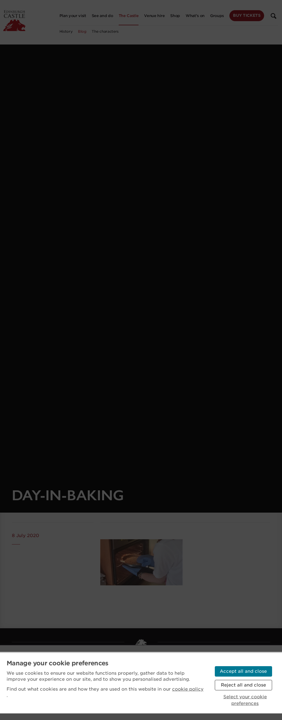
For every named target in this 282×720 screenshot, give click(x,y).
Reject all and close (243, 685)
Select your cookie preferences (245, 700)
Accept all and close (243, 671)
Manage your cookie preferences (58, 663)
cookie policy (188, 689)
